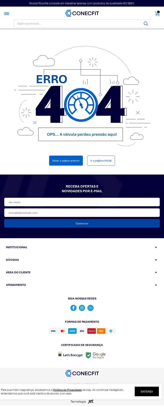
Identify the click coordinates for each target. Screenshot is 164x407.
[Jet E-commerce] (82, 402)
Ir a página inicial (101, 160)
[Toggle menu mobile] (7, 13)
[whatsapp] (90, 308)
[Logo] (82, 13)
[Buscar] (146, 23)
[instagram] (82, 308)
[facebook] (73, 308)
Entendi (147, 391)
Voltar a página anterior (66, 160)
